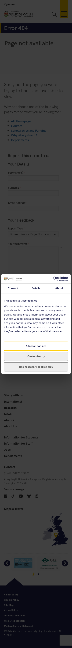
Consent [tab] (13, 288)
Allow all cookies (36, 346)
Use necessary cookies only (36, 366)
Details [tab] (36, 288)
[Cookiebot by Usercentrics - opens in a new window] (52, 278)
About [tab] (59, 288)
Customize (34, 356)
